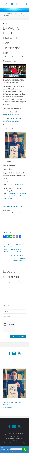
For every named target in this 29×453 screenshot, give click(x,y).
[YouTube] (19, 353)
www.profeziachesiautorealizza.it (13, 213)
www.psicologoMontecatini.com (13, 206)
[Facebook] (9, 353)
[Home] (3, 14)
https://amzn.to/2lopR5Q (11, 121)
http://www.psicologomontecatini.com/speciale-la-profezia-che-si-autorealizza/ (14, 196)
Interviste (9, 14)
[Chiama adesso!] (24, 449)
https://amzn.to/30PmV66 (11, 115)
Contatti (14, 441)
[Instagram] (14, 353)
